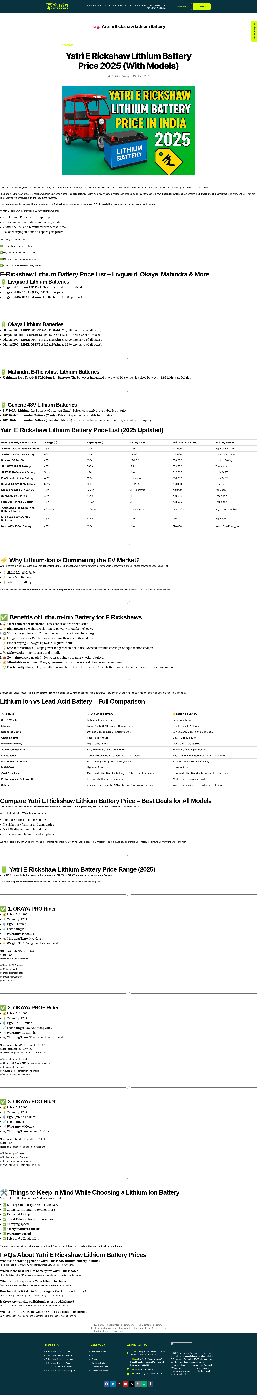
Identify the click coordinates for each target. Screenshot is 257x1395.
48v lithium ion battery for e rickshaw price (114, 1324)
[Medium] (144, 1384)
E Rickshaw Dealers (95, 5)
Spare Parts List (143, 5)
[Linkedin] (113, 1384)
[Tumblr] (150, 1384)
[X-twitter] (131, 1384)
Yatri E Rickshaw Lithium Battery (142, 1328)
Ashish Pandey (122, 76)
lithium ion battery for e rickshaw (109, 1328)
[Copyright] (138, 1384)
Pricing (67, 45)
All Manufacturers (120, 5)
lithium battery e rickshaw (149, 1324)
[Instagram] (119, 1384)
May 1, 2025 (143, 76)
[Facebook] (106, 1384)
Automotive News (156, 8)
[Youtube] (125, 1384)
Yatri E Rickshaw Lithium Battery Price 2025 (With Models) (128, 61)
